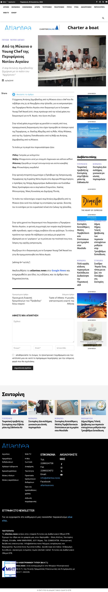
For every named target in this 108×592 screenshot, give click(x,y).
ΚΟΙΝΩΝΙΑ (97, 164)
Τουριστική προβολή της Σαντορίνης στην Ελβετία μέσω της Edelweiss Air (13, 424)
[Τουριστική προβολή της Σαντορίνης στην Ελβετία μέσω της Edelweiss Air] (14, 407)
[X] (103, 2)
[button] (103, 18)
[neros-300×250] (92, 345)
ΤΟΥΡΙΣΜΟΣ (82, 164)
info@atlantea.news (50, 478)
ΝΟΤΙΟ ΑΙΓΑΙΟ (17, 40)
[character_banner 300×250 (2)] (92, 119)
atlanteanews (47, 485)
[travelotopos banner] (72, 31)
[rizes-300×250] (92, 317)
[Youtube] (106, 2)
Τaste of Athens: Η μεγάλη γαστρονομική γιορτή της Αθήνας (61, 301)
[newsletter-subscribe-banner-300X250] (92, 147)
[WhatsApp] (4, 113)
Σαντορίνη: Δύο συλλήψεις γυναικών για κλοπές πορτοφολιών (99, 173)
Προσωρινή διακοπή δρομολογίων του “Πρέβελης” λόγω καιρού (26, 301)
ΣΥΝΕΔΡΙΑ (98, 260)
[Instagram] (100, 2)
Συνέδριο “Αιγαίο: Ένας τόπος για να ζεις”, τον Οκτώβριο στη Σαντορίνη (100, 272)
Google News (59, 270)
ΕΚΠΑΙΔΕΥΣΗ (100, 221)
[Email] (4, 120)
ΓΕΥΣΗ (5, 40)
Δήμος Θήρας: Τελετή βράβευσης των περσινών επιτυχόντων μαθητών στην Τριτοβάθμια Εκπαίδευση (100, 239)
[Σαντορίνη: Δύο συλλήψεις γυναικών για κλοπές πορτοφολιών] (40, 407)
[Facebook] (96, 2)
